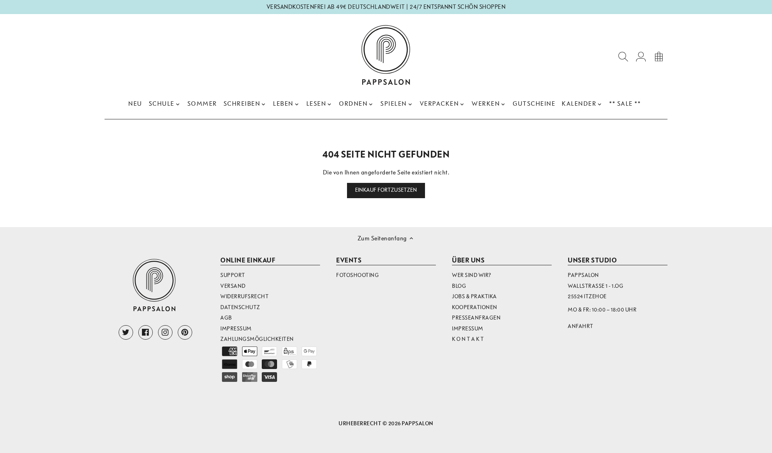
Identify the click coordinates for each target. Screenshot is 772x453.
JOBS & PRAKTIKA (474, 296)
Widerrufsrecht (244, 296)
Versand (233, 286)
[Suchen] (623, 56)
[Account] (641, 56)
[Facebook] (145, 332)
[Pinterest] (185, 332)
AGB (226, 318)
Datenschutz (240, 307)
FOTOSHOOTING (357, 275)
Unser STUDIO (592, 260)
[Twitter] (126, 332)
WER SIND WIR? (471, 275)
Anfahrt (580, 326)
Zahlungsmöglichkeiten (257, 339)
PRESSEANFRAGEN (476, 318)
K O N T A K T (468, 339)
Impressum (236, 329)
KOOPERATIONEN (474, 307)
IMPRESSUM (467, 329)
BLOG (459, 286)
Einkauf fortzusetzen (386, 190)
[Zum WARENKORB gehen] (658, 56)
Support (232, 275)
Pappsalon (417, 423)
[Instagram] (165, 332)
